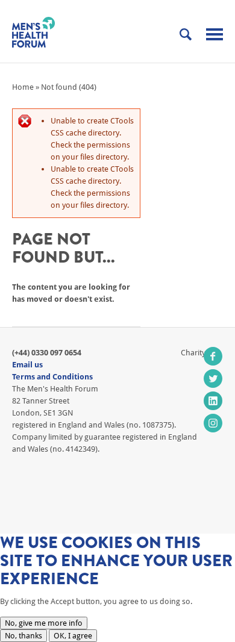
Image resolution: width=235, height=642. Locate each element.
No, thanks (23, 635)
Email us (27, 364)
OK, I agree (73, 635)
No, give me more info (44, 623)
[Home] (33, 32)
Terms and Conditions (52, 376)
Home (23, 87)
